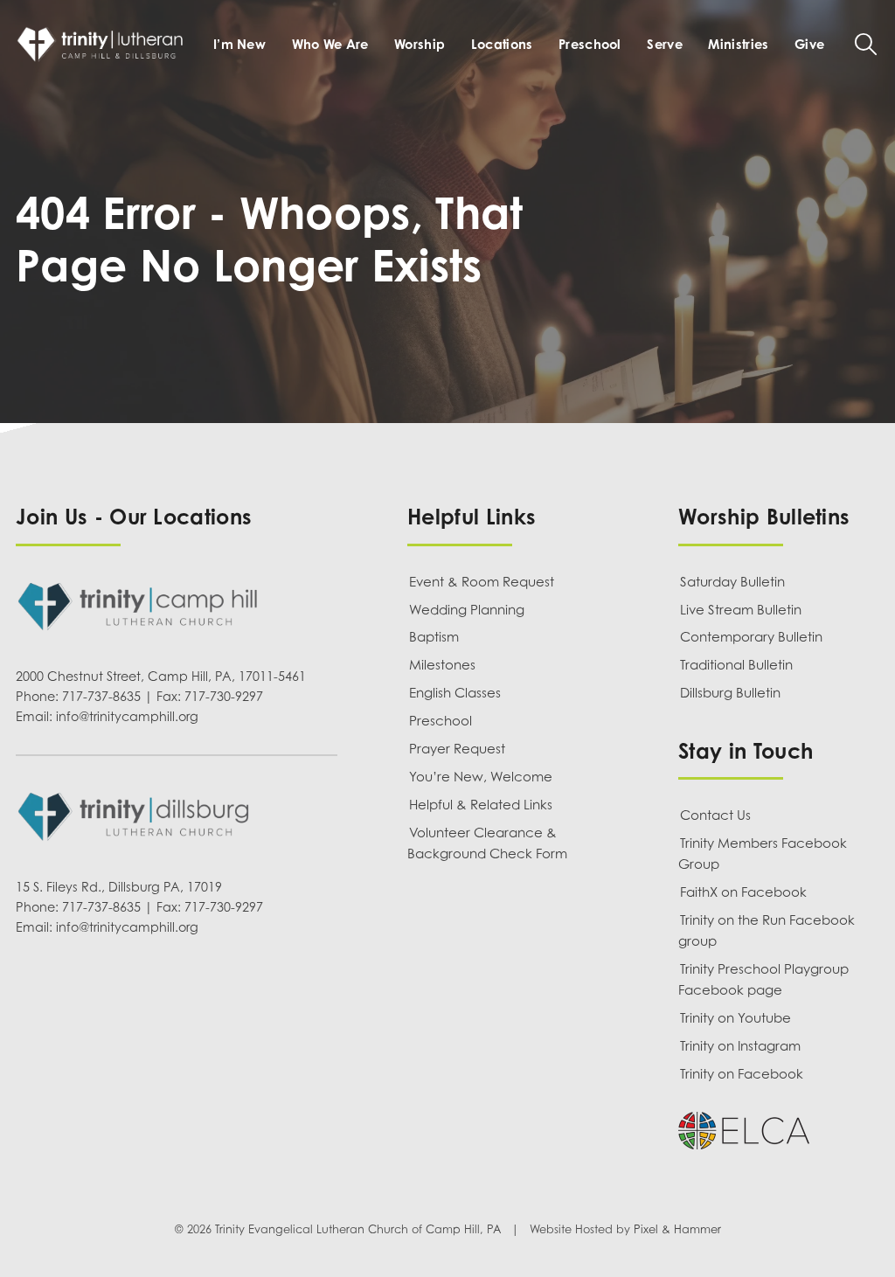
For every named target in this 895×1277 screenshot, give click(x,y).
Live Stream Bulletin (740, 609)
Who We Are (330, 44)
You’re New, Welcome (480, 776)
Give (809, 44)
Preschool (590, 44)
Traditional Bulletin (736, 664)
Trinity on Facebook (741, 1073)
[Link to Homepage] (103, 44)
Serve (664, 44)
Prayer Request (457, 748)
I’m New (239, 44)
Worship (419, 44)
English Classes (455, 692)
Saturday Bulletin (732, 581)
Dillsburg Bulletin (730, 692)
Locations (502, 44)
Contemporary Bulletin (751, 636)
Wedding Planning (466, 609)
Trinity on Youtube (735, 1017)
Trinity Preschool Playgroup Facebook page (763, 979)
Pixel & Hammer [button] (677, 1230)
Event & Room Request (481, 581)
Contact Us (715, 814)
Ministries (738, 44)
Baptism (434, 636)
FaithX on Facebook (743, 891)
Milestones (442, 664)
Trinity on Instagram (740, 1045)
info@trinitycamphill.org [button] (127, 716)
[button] (865, 44)
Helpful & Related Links (480, 804)
